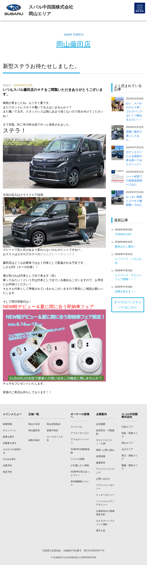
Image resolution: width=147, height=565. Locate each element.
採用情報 (100, 456)
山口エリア (127, 449)
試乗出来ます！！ (125, 291)
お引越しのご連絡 (80, 465)
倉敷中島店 (52, 430)
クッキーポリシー (105, 495)
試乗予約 (7, 465)
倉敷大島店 (34, 440)
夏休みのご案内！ (125, 246)
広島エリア (127, 426)
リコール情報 (77, 459)
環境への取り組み (105, 450)
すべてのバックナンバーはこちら (128, 305)
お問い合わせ (103, 478)
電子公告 (100, 530)
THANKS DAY (124, 234)
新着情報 (7, 424)
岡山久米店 (34, 424)
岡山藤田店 (73, 44)
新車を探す (8, 436)
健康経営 (100, 462)
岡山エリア (127, 443)
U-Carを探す (9, 459)
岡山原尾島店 (53, 424)
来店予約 (7, 472)
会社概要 (100, 424)
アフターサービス (80, 433)
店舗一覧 (33, 414)
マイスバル (76, 426)
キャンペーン (10, 430)
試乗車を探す (10, 443)
